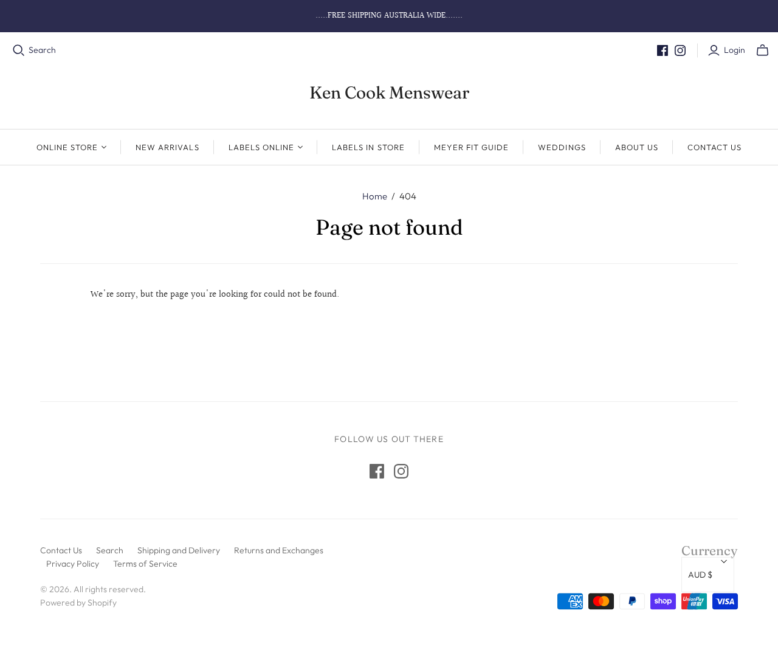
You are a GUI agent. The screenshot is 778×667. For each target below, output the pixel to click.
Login (734, 49)
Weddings (561, 147)
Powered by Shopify (78, 602)
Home (374, 196)
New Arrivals (167, 147)
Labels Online (262, 147)
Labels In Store (368, 147)
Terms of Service (145, 563)
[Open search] (19, 50)
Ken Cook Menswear (389, 92)
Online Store (67, 147)
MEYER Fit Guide (471, 147)
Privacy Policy (72, 563)
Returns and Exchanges (278, 550)
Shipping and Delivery (178, 550)
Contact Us (714, 147)
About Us (636, 147)
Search (42, 49)
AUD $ (700, 574)
